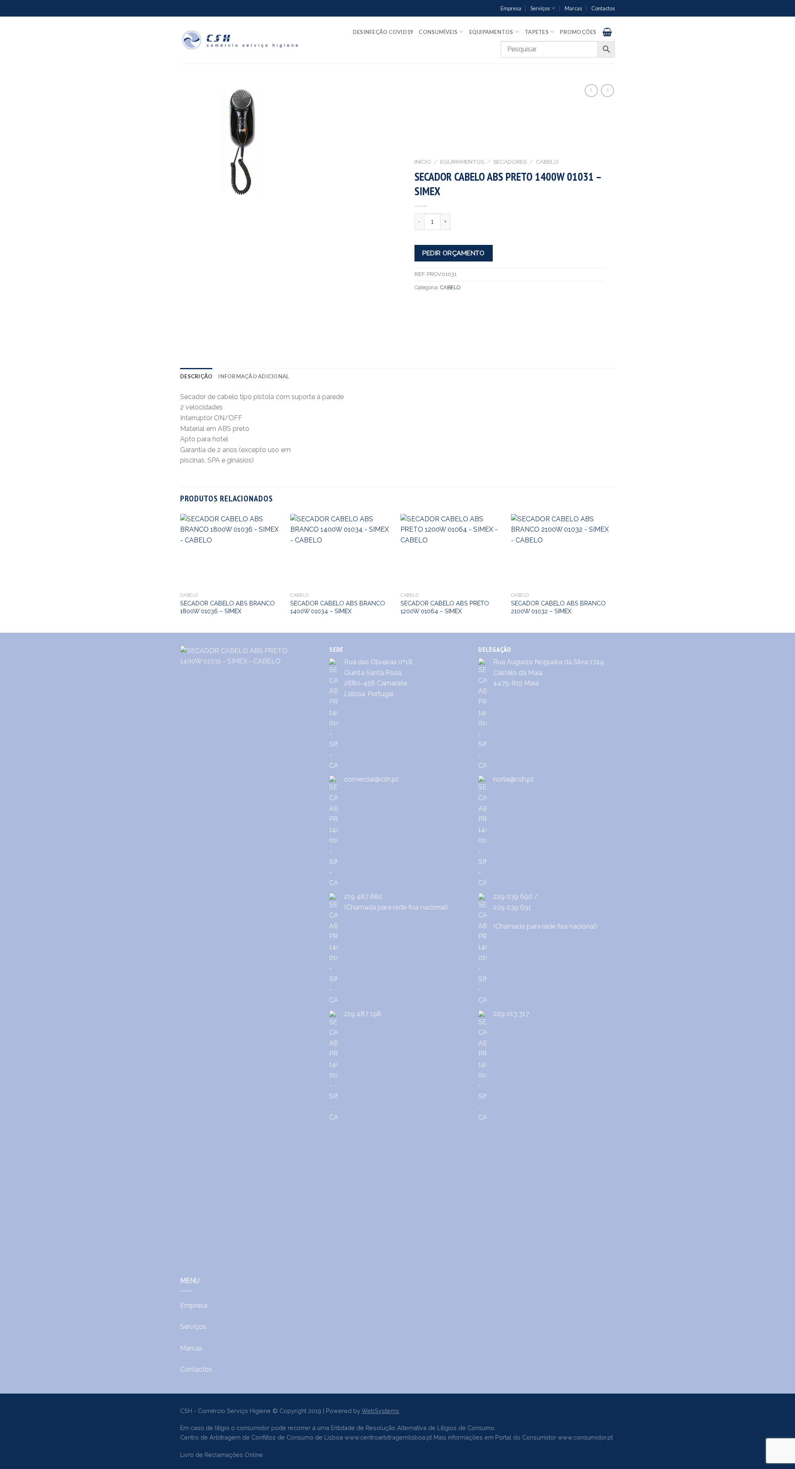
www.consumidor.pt (585, 1437)
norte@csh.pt (513, 779)
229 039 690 (512, 896)
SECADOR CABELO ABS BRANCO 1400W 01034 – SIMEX (337, 607)
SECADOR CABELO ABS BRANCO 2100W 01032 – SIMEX (558, 607)
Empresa (511, 8)
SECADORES (510, 161)
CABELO (547, 161)
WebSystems (380, 1410)
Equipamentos (491, 32)
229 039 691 (512, 907)
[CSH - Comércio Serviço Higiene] (240, 40)
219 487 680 (363, 896)
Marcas (573, 8)
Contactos (603, 8)
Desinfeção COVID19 (383, 32)
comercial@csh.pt (371, 779)
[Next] (612, 572)
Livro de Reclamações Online (221, 1454)
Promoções (578, 32)
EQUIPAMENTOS (462, 161)
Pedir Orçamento (453, 253)
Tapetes (537, 32)
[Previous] (180, 572)
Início (422, 161)
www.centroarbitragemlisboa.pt (388, 1437)
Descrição (196, 376)
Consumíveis (438, 32)
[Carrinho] (607, 32)
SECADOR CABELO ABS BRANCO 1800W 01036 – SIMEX (227, 607)
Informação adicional (253, 376)
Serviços (540, 8)
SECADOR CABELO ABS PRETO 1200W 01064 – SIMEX (444, 607)
